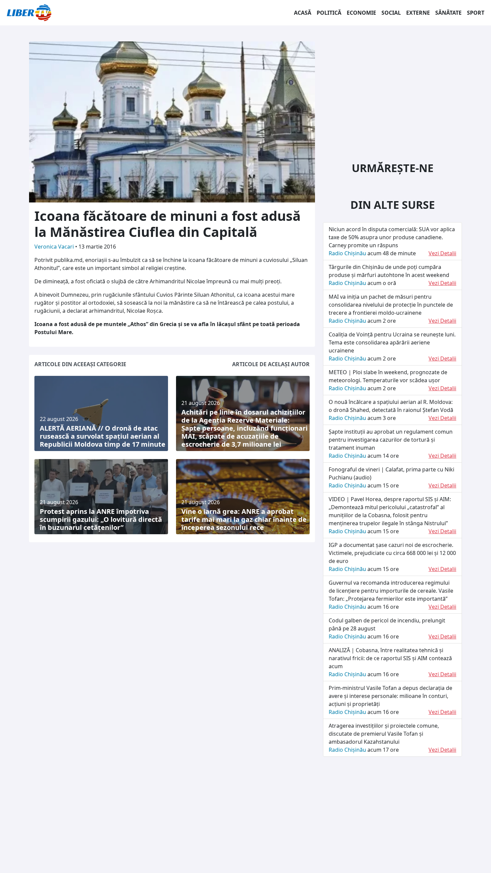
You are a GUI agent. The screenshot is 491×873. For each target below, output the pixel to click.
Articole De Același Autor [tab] (271, 364)
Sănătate (448, 12)
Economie (361, 12)
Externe (418, 12)
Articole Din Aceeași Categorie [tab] (80, 364)
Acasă (302, 12)
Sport (475, 12)
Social (391, 12)
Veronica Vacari (54, 246)
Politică (329, 12)
